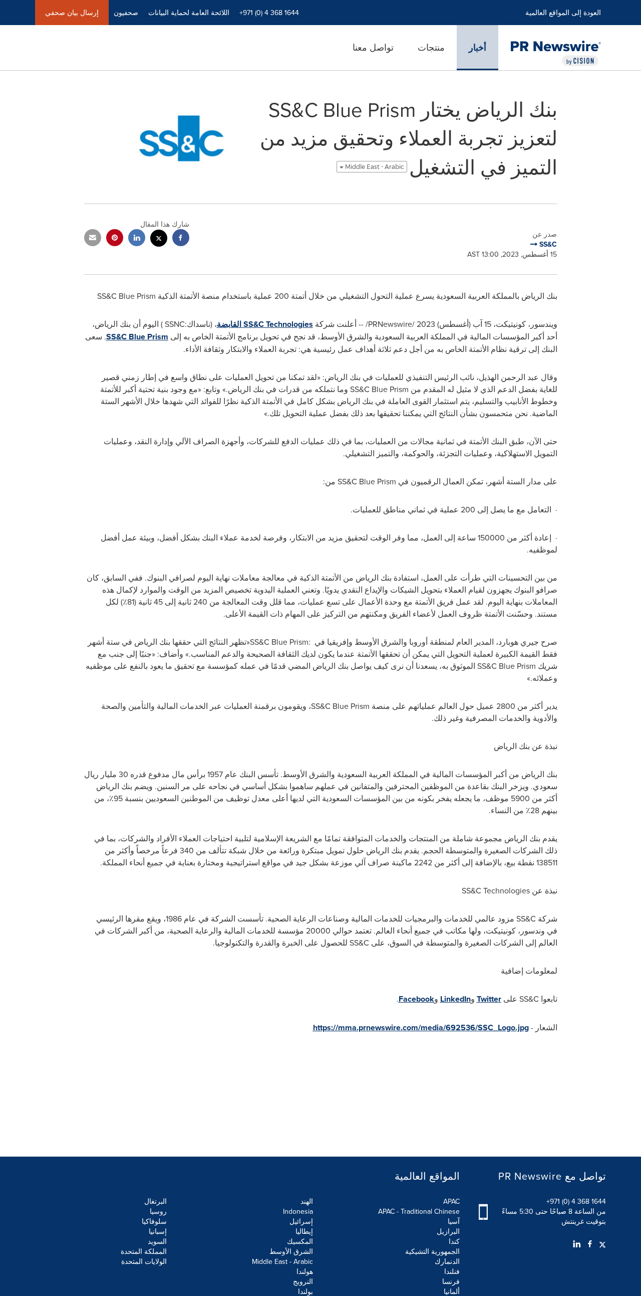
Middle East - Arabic (374, 166)
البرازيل (448, 1231)
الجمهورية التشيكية (432, 1251)
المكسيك (300, 1241)
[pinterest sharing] (114, 239)
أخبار (477, 47)
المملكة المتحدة (144, 1251)
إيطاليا (304, 1231)
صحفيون (126, 13)
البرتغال (155, 1201)
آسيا (454, 1221)
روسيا (158, 1211)
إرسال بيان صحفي (72, 13)
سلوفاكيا (154, 1221)
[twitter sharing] (158, 239)
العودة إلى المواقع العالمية (563, 13)
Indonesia (298, 1211)
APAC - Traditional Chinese (419, 1211)
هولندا (304, 1271)
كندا (454, 1241)
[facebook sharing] (180, 239)
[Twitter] (601, 1244)
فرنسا (451, 1281)
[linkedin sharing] (136, 239)
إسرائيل (301, 1221)
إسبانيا (158, 1231)
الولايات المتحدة (144, 1261)
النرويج (303, 1281)
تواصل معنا (373, 47)
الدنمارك (447, 1261)
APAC (451, 1201)
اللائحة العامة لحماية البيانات (188, 13)
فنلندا (452, 1271)
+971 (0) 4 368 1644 (576, 1201)
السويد (157, 1241)
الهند (306, 1201)
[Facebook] (589, 1244)
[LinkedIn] (576, 1244)
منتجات (431, 47)
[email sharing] (92, 239)
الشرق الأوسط (291, 1251)
